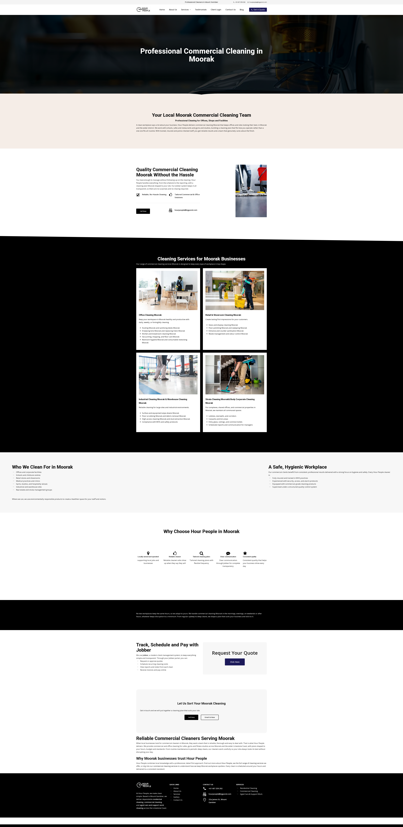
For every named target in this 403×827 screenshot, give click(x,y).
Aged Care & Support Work (251, 794)
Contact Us (177, 800)
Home (176, 788)
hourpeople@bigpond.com (186, 210)
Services (176, 794)
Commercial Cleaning (249, 791)
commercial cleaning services (165, 766)
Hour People (227, 763)
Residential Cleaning (248, 788)
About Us (177, 791)
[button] (143, 211)
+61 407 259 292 (215, 788)
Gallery (176, 797)
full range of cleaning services (251, 763)
